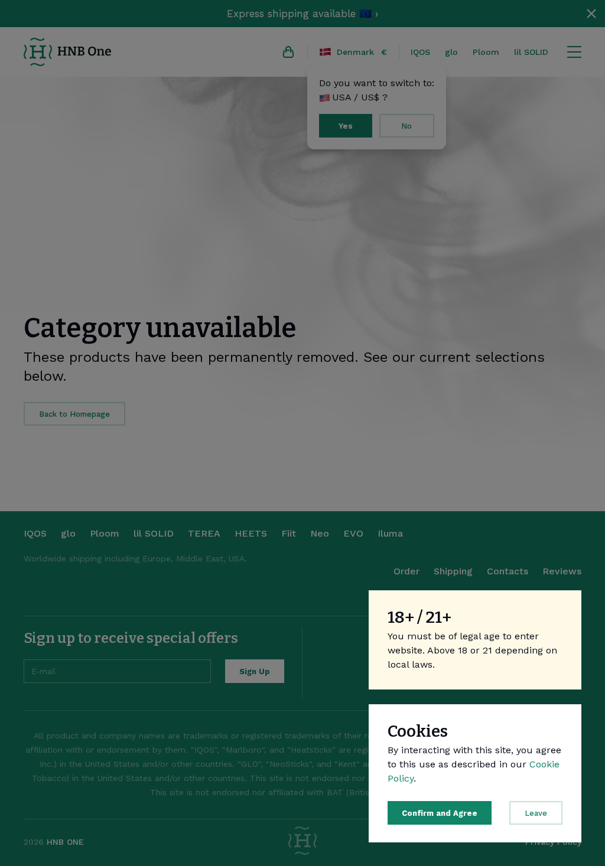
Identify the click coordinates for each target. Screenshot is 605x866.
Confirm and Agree (439, 813)
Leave (536, 813)
